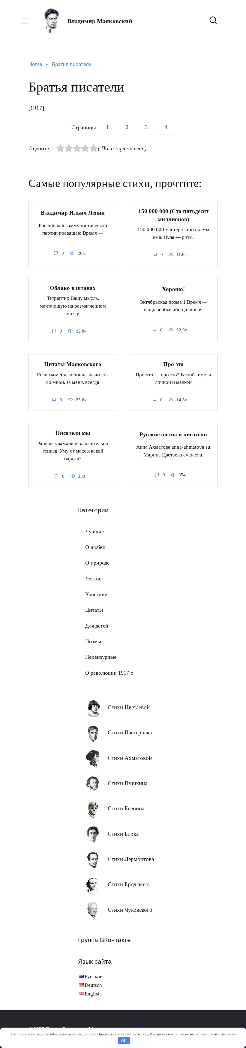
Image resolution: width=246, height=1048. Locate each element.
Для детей (96, 626)
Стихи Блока (123, 834)
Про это (173, 364)
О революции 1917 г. (109, 673)
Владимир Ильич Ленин (73, 212)
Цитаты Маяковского (72, 364)
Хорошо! (173, 289)
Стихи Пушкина (127, 783)
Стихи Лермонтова (131, 859)
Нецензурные (100, 657)
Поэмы (93, 641)
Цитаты (94, 610)
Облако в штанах (73, 288)
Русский (94, 976)
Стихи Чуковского (130, 910)
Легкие (93, 579)
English (93, 994)
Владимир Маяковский (100, 21)
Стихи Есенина (126, 808)
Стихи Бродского (129, 884)
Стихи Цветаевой (129, 707)
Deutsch (93, 985)
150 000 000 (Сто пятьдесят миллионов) (173, 215)
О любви (95, 547)
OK (124, 1040)
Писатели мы (73, 433)
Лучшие (94, 532)
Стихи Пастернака (130, 732)
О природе (97, 563)
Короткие (96, 594)
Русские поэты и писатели (173, 434)
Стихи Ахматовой (130, 758)
